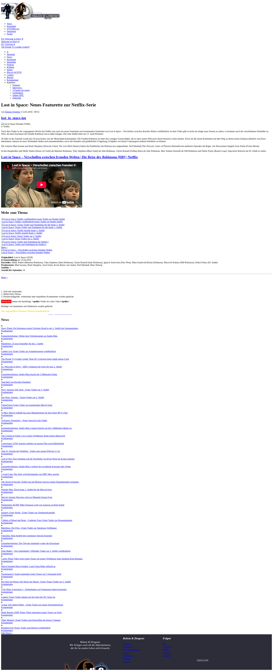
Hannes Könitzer (12, 112)
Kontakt (126, 661)
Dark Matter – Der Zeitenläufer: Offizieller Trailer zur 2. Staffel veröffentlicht (35, 551)
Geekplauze (18, 93)
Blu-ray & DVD (14, 72)
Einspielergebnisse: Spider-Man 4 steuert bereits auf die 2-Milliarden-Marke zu (36, 428)
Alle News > (7, 633)
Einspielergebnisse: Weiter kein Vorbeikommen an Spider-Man (29, 336)
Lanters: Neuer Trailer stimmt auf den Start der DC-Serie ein (28, 597)
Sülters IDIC (18, 95)
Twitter (166, 650)
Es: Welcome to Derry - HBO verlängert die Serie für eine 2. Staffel (31, 367)
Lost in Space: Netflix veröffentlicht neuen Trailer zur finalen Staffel (32, 221)
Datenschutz (128, 656)
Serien (10, 34)
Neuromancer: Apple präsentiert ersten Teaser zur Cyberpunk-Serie (31, 574)
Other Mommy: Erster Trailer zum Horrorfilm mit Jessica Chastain (30, 620)
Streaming (11, 31)
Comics (10, 75)
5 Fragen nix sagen (21, 90)
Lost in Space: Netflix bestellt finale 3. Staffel (22, 233)
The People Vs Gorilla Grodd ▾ (15, 47)
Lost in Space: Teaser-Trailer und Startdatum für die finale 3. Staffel (32, 227)
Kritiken (10, 67)
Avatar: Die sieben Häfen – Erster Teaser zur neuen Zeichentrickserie (32, 605)
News (9, 23)
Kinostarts (11, 26)
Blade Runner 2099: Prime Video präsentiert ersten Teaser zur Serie (31, 612)
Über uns (127, 644)
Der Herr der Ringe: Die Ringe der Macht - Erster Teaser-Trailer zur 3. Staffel (36, 582)
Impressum (128, 647)
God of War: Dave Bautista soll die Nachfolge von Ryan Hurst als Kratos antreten (38, 459)
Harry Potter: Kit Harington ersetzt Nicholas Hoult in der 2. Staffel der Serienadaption (39, 328)
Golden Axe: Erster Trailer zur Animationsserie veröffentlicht (28, 351)
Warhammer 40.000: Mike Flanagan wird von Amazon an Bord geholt (32, 505)
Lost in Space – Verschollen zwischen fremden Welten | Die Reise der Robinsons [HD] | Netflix (69, 157)
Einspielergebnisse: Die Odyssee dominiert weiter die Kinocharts (30, 543)
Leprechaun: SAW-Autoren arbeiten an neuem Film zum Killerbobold (32, 443)
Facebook (167, 647)
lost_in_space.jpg (13, 118)
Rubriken (11, 82)
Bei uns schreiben (131, 650)
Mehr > (4, 247)
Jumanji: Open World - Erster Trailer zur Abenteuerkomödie (28, 512)
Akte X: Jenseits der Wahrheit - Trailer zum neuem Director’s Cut (30, 451)
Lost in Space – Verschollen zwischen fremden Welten (25, 252)
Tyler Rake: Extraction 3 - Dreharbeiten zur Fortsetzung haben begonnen (34, 589)
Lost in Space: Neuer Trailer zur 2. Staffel (20, 239)
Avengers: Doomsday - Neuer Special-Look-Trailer (24, 420)
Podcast (10, 64)
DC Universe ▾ (8, 44)
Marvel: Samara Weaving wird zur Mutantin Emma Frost (26, 497)
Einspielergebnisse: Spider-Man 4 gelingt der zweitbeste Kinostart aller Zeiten (36, 466)
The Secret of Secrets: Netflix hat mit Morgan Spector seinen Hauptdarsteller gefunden (40, 482)
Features (16, 85)
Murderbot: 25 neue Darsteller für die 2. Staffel (22, 343)
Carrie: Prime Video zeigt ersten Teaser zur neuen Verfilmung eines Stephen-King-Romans (41, 559)
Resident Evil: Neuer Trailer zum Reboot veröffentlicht (25, 628)
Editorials (17, 98)
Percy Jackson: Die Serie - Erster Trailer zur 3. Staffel (25, 390)
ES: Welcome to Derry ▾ (12, 39)
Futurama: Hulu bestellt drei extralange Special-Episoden (26, 535)
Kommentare (12, 80)
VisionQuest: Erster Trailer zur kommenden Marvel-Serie (26, 405)
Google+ (167, 653)
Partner (126, 653)
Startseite (11, 54)
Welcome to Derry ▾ (10, 41)
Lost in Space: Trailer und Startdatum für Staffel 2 (24, 244)
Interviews (17, 87)
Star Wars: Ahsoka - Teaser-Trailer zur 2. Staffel (22, 397)
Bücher (10, 77)
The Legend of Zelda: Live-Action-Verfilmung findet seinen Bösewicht (33, 436)
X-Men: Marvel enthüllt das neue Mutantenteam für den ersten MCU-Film (34, 413)
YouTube (167, 656)
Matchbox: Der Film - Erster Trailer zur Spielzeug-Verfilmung (29, 528)
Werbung (127, 658)
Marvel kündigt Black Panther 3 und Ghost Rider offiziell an (28, 566)
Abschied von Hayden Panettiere (16, 382)
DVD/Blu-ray (13, 29)
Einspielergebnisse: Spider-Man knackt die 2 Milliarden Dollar (29, 374)
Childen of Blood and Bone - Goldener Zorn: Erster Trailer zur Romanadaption (36, 520)
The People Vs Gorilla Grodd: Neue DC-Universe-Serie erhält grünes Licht (35, 359)
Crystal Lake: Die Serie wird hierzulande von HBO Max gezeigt (30, 474)
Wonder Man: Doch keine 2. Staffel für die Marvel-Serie (26, 489)
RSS (165, 644)
